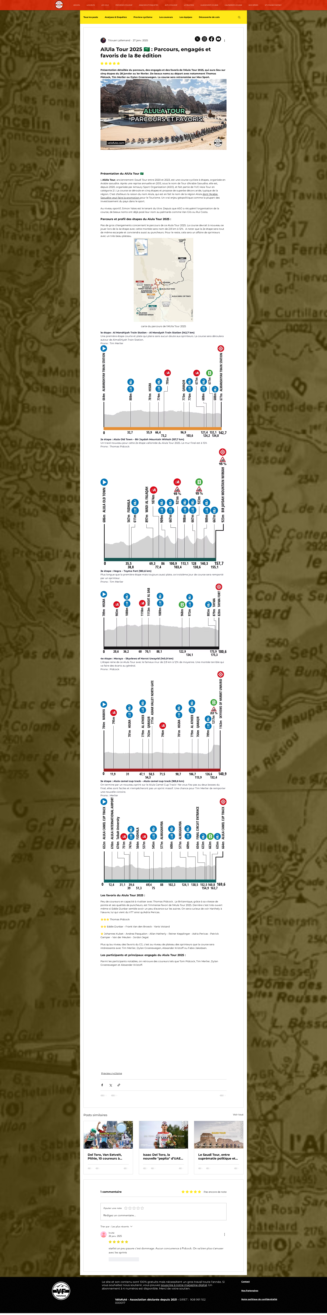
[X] (197, 39)
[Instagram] (204, 39)
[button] (239, 17)
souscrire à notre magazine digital (184, 1218)
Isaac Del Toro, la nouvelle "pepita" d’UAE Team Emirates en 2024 (162, 1134)
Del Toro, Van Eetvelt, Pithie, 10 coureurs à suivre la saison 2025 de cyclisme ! (106, 1134)
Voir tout (238, 1092)
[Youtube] (218, 39)
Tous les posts (90, 17)
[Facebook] (211, 39)
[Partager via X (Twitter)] (110, 1062)
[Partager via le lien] (118, 1062)
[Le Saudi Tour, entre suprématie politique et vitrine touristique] (218, 1112)
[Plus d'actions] (224, 40)
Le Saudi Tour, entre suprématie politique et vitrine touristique (216, 1134)
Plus (201, 17)
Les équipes (186, 17)
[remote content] (143, 998)
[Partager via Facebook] (102, 1062)
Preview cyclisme (143, 17)
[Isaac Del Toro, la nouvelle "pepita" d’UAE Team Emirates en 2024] (163, 1112)
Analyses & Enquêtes (116, 17)
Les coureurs (166, 17)
